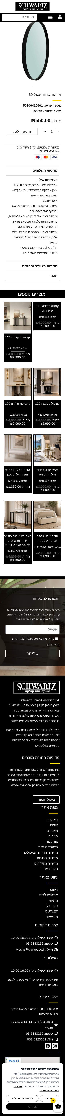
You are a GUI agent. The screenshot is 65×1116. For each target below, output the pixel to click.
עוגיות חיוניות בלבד (22, 1098)
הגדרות (49, 1098)
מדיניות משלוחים (46, 863)
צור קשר (52, 841)
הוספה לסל (22, 131)
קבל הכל (32, 1106)
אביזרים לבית (48, 895)
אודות (54, 825)
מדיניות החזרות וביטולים (41, 852)
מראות (53, 900)
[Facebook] (48, 1046)
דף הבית (52, 820)
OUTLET (51, 911)
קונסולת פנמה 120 (47, 403)
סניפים (53, 836)
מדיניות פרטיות (47, 858)
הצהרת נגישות (48, 847)
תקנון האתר (50, 869)
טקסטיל (52, 906)
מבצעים (52, 917)
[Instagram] (55, 1046)
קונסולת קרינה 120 (17, 337)
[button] (50, 17)
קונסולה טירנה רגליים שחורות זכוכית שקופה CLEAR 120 (17, 541)
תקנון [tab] (53, 276)
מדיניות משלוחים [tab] (44, 170)
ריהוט (54, 889)
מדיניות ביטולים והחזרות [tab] (39, 266)
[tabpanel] (32, 218)
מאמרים (52, 831)
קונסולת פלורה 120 (17, 403)
